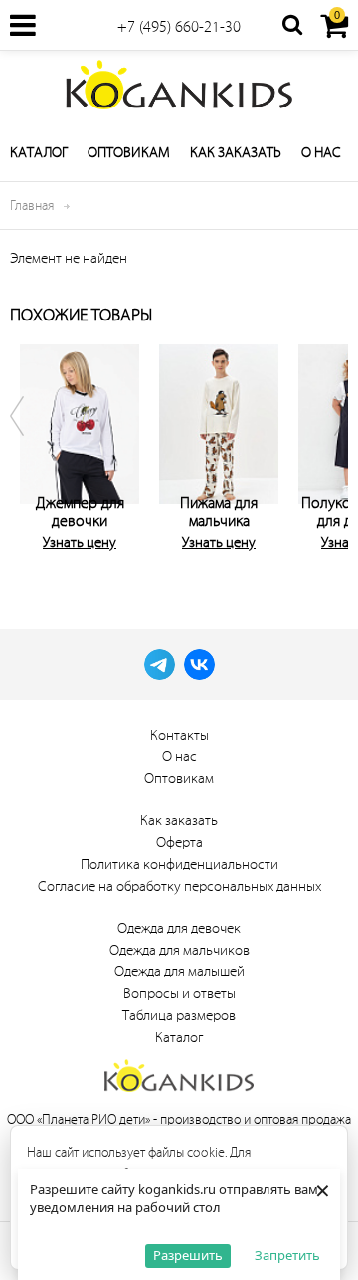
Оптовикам (129, 152)
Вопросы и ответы (179, 993)
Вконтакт (199, 664)
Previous (30, 452)
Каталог (39, 152)
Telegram (159, 664)
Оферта (179, 842)
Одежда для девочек (179, 928)
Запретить (287, 1255)
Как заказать (235, 152)
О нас (321, 152)
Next (328, 452)
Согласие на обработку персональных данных (179, 886)
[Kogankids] (179, 84)
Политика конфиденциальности (179, 864)
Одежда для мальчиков (179, 950)
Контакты (179, 735)
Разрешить (188, 1255)
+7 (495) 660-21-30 (179, 27)
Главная (32, 205)
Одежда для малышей (179, 971)
